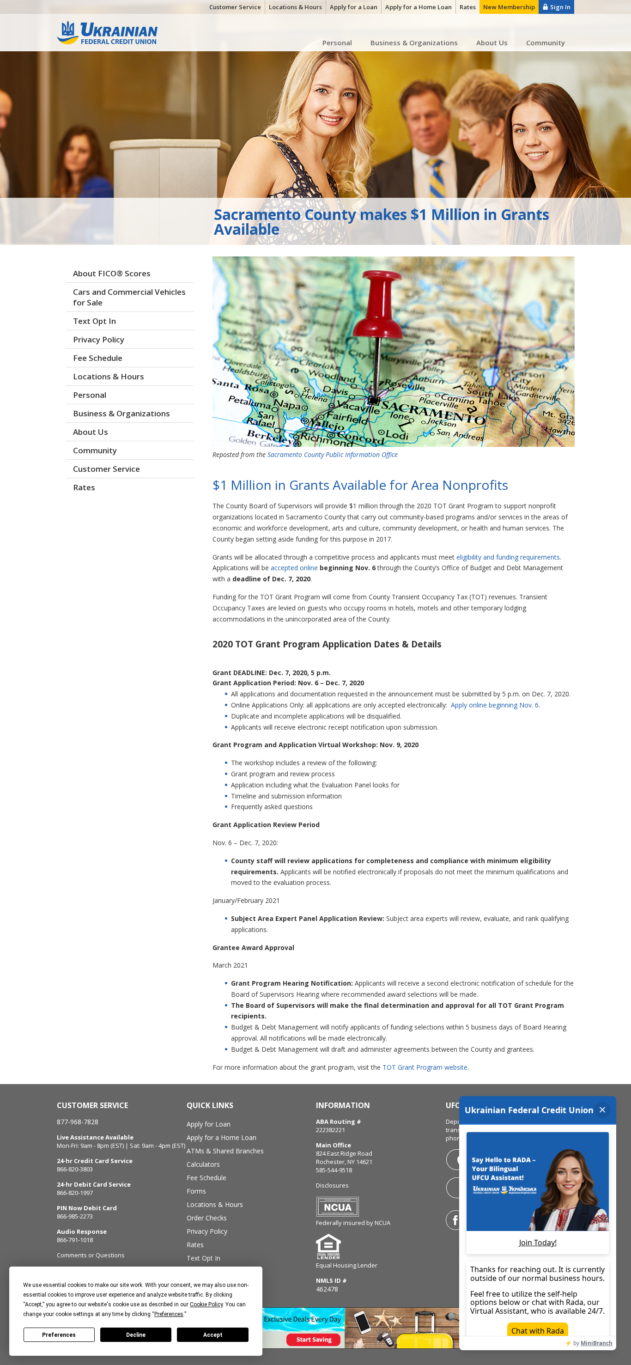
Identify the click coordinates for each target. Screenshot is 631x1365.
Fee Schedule (97, 358)
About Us (492, 42)
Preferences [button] (168, 1314)
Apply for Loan (209, 1124)
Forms (196, 1191)
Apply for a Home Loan (221, 1137)
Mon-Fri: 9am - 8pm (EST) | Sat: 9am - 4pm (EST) (121, 1145)
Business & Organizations (414, 42)
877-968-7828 (77, 1121)
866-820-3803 (75, 1169)
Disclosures (332, 1185)
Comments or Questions (91, 1255)
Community (545, 42)
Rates (84, 487)
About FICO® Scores (112, 273)
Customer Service (106, 468)
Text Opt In (94, 321)
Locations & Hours (108, 376)
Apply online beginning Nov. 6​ (494, 705)
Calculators (203, 1164)
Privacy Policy (98, 339)
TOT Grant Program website (424, 1067)
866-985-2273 (75, 1216)
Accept (213, 1335)
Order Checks (207, 1217)
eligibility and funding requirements (508, 557)
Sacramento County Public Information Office (332, 454)
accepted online (294, 567)
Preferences (59, 1335)
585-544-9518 (334, 1170)
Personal (337, 42)
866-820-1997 (75, 1192)
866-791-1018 (75, 1240)
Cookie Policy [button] (206, 1304)
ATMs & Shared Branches (225, 1150)
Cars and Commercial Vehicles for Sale (129, 297)
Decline (136, 1335)
